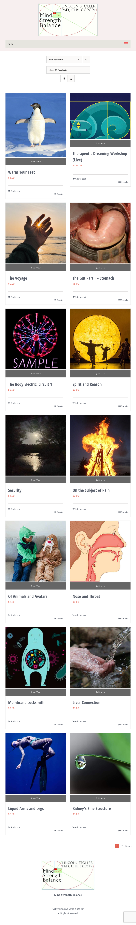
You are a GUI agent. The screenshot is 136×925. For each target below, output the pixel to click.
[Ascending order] (86, 59)
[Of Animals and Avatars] (35, 551)
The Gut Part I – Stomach (93, 278)
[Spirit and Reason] (100, 339)
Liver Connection (86, 702)
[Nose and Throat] (100, 551)
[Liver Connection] (100, 657)
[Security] (35, 445)
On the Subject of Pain (91, 490)
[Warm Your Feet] (35, 125)
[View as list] (70, 78)
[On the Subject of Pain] (100, 445)
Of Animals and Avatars (27, 596)
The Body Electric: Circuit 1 (30, 384)
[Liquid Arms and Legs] (35, 763)
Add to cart (16, 191)
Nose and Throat (86, 596)
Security (14, 490)
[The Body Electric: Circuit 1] (35, 339)
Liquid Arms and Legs (26, 808)
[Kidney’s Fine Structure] (100, 763)
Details (59, 194)
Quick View (36, 162)
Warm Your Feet (21, 172)
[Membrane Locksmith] (35, 657)
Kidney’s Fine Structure (92, 808)
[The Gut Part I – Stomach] (100, 233)
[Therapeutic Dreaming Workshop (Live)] (100, 116)
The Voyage (17, 278)
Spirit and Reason (87, 384)
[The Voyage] (35, 233)
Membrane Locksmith (26, 702)
